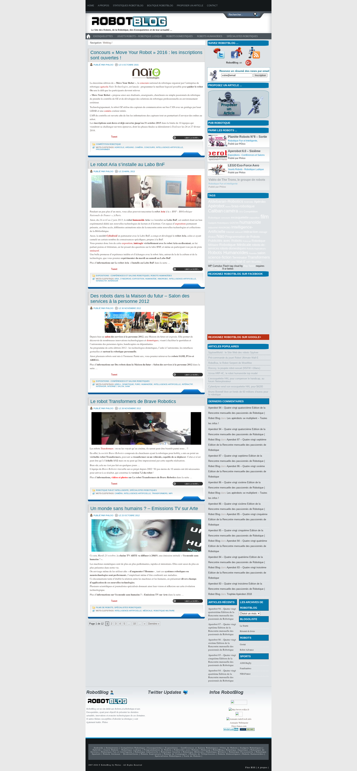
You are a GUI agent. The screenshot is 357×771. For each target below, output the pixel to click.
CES (241, 212)
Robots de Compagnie (175, 754)
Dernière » (153, 623)
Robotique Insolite (171, 752)
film (264, 217)
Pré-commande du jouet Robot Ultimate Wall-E (233, 357)
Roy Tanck (249, 266)
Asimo (228, 207)
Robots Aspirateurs (256, 248)
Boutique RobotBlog (160, 5)
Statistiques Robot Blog (128, 5)
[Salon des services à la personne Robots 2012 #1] (146, 322)
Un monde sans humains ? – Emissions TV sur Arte (144, 508)
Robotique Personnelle (241, 752)
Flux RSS (250, 767)
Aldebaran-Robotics (225, 201)
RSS (254, 53)
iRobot (212, 236)
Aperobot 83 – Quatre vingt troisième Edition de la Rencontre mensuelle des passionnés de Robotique (237, 572)
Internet (111, 386)
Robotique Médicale (235, 245)
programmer (103, 149)
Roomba (253, 253)
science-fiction (219, 257)
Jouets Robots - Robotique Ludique (246, 183)
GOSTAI (234, 223)
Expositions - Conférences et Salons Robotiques (122, 276)
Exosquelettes (103, 36)
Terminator (239, 257)
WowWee (256, 261)
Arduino (129, 147)
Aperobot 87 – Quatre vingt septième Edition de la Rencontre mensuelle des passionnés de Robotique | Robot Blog (236, 461)
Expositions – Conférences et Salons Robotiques (191, 748)
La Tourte (244, 625)
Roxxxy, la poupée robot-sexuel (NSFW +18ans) (234, 368)
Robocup (247, 241)
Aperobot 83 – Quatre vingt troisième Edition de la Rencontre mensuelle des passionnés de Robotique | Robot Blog (236, 588)
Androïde (248, 202)
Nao (220, 236)
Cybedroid (112, 235)
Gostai (243, 644)
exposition (180, 223)
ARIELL (118, 384)
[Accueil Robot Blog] (88, 38)
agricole (104, 86)
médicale (147, 611)
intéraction (250, 232)
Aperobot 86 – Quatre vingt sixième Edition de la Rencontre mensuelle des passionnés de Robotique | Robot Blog (236, 487)
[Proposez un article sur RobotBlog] (238, 118)
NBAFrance (245, 673)
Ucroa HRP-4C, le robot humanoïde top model (233, 373)
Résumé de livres (247, 631)
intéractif (94, 250)
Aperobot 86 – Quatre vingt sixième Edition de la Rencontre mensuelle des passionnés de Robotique (237, 471)
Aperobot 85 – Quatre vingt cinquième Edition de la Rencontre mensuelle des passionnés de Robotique (237, 519)
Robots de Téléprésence (202, 754)
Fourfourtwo (245, 668)
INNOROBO (163, 279)
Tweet (114, 136)
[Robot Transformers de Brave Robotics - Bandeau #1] (146, 428)
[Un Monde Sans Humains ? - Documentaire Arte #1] (146, 535)
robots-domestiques (233, 248)
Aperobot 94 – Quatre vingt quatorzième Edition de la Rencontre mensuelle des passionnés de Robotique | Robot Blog (236, 413)
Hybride (97, 750)
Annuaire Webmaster (239, 722)
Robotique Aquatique (237, 750)
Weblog (107, 42)
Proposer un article (190, 5)
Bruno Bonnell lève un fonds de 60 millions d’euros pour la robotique (238, 393)
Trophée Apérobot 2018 (239, 594)
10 (134, 623)
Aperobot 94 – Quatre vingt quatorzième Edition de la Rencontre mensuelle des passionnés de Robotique (222, 613)
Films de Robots (104, 607)
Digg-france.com (238, 725)
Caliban (215, 210)
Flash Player (215, 268)
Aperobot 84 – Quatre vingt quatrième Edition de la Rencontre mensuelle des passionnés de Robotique (237, 546)
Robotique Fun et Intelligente (112, 490)
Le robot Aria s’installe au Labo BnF (127, 164)
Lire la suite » (192, 137)
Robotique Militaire (164, 611)
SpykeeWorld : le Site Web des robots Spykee (233, 352)
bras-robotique (243, 206)
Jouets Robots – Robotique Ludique (139, 36)
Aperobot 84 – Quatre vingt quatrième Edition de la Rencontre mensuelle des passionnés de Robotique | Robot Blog (236, 562)
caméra (107, 110)
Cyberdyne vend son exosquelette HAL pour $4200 (235, 386)
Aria (163, 211)
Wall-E (240, 261)
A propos (103, 5)
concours (144, 83)
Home (90, 5)
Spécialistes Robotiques (242, 36)
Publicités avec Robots (225, 241)
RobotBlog (218, 750)
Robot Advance (247, 649)
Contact (212, 5)
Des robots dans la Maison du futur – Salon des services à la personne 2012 (139, 298)
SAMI (127, 386)
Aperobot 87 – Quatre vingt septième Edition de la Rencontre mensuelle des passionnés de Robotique (237, 444)
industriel (213, 227)
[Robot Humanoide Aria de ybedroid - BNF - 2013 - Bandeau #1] (146, 191)
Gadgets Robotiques (218, 223)
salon (107, 336)
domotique (152, 340)
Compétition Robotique (108, 144)
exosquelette (240, 217)
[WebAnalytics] (239, 715)
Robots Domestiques (179, 36)
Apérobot (216, 206)
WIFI (171, 493)
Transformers (107, 448)
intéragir (138, 243)
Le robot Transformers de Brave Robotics (133, 401)
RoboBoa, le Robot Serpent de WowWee (230, 362)
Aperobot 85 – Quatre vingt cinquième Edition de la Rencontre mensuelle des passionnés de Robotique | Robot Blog (236, 535)
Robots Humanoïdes (209, 36)
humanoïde (138, 220)
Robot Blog (132, 21)
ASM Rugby (245, 662)
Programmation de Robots (242, 236)
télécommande (219, 261)
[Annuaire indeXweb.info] (239, 718)
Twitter (219, 53)
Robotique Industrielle (147, 752)
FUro (137, 384)
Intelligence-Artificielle (169, 147)
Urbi (233, 261)
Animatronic (112, 748)
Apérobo (260, 201)
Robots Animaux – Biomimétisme (121, 754)
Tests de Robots (192, 756)
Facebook (236, 53)
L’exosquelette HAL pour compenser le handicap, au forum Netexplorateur (236, 380)
